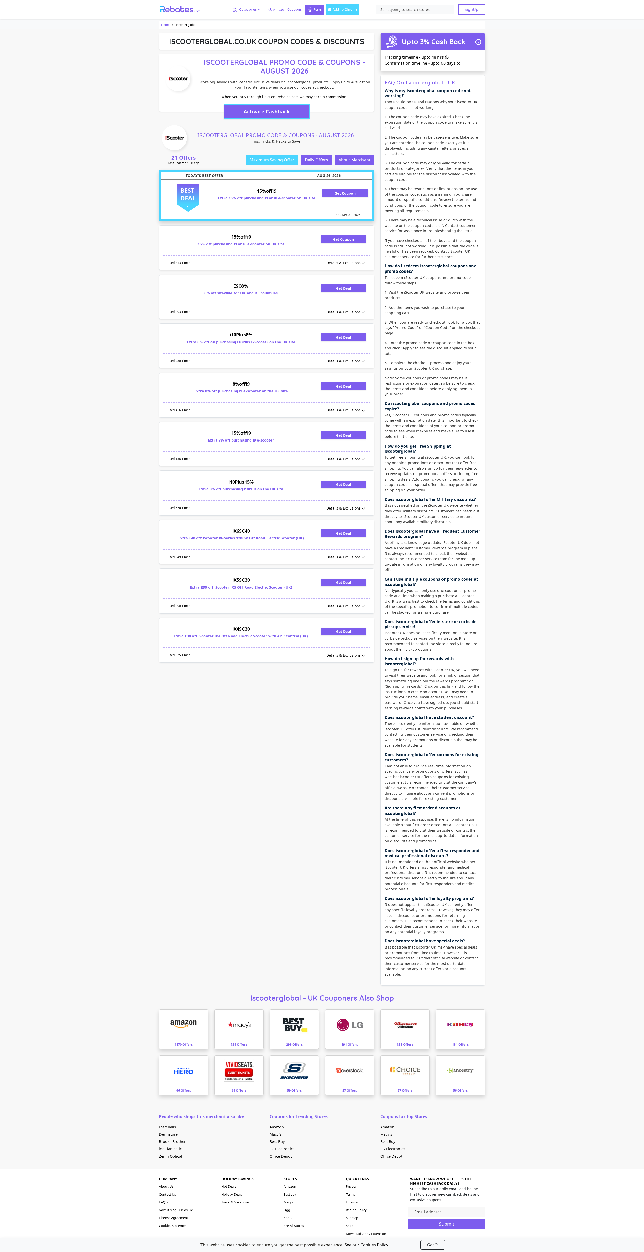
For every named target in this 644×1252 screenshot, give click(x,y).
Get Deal (343, 288)
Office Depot (281, 1156)
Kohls (288, 1217)
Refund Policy (356, 1210)
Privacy (351, 1186)
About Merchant (354, 160)
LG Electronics (282, 1148)
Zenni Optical (170, 1156)
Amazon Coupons (287, 9)
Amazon (277, 1127)
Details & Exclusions (343, 262)
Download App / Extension (366, 1233)
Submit (446, 1224)
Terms (350, 1194)
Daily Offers (316, 160)
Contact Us (167, 1194)
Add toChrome (345, 9)
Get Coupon (345, 193)
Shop (350, 1225)
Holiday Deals (231, 1194)
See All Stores (294, 1225)
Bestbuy (290, 1194)
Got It (432, 1245)
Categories (247, 9)
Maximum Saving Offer (272, 160)
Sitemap (352, 1217)
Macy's (275, 1134)
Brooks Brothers (173, 1141)
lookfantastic (170, 1148)
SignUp (471, 9)
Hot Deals (228, 1186)
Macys (288, 1202)
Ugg (287, 1210)
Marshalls (167, 1127)
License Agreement (173, 1217)
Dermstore (168, 1134)
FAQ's (163, 1202)
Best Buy (277, 1141)
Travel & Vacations (235, 1202)
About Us (166, 1186)
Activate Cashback (267, 111)
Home (165, 25)
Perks (317, 9)
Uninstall (352, 1202)
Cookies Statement (173, 1225)
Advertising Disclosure (176, 1210)
